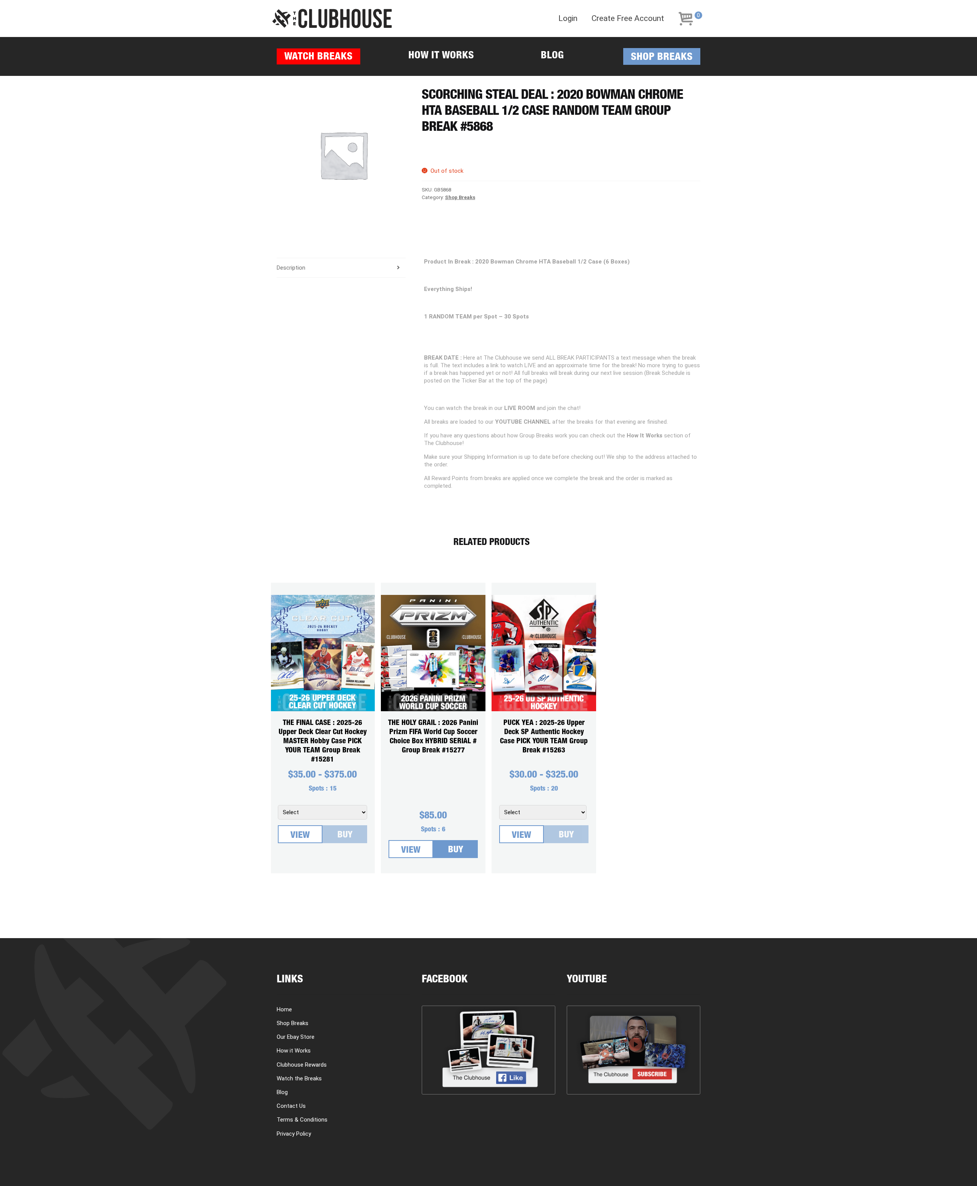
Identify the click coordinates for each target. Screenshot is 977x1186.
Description (291, 267)
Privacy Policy (294, 1133)
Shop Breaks (662, 58)
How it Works (441, 56)
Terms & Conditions (302, 1119)
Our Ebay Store (295, 1036)
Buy (345, 835)
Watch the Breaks (299, 1078)
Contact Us (291, 1105)
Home (284, 1009)
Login (567, 18)
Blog (552, 56)
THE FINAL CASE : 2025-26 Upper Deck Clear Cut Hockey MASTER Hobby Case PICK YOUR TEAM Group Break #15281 (323, 741)
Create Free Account (628, 18)
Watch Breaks (318, 57)
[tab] (341, 268)
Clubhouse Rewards (302, 1064)
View (300, 835)
